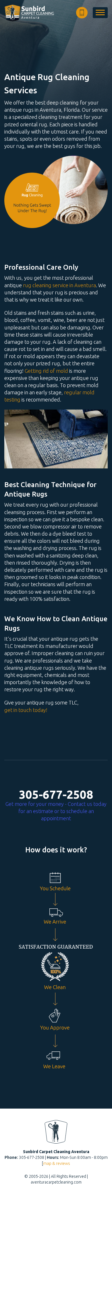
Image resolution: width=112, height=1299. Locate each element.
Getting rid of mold (46, 371)
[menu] (100, 12)
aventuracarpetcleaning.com (56, 1182)
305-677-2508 (56, 794)
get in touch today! (25, 710)
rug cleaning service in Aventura (59, 285)
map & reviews (56, 1163)
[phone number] (82, 12)
